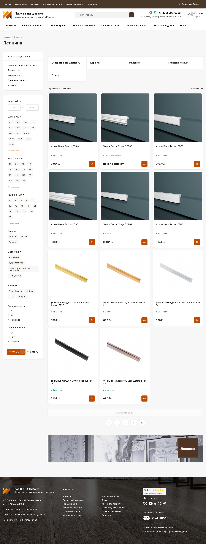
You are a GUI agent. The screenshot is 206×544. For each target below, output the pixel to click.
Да (12, 311)
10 (10, 200)
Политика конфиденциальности (158, 527)
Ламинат (67, 496)
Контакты (92, 4)
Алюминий (14, 257)
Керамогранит (70, 504)
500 (28, 138)
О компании (21, 4)
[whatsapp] (159, 504)
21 (35, 206)
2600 (11, 138)
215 (32, 122)
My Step (29, 291)
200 (18, 127)
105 (10, 122)
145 (18, 122)
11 (133, 422)
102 (18, 133)
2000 (26, 133)
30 (16, 164)
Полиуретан (15, 275)
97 (24, 180)
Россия (12, 242)
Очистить (32, 352)
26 (10, 211)
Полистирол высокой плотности (19, 269)
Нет (13, 315)
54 (30, 169)
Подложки (107, 515)
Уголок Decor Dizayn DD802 (117, 224)
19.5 (17, 211)
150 (25, 127)
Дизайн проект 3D (75, 4)
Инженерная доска (72, 515)
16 (22, 206)
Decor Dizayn (15, 291)
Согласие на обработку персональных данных (165, 531)
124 (10, 133)
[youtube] (151, 504)
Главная (7, 4)
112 (31, 211)
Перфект (22, 296)
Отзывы (35, 4)
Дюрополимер (16, 262)
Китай (24, 236)
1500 (20, 138)
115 (10, 127)
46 (16, 175)
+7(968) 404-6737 (31, 509)
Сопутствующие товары (113, 507)
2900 (11, 144)
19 (30, 175)
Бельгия (13, 236)
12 (142, 422)
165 (32, 127)
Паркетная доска (71, 511)
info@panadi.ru (10, 520)
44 (17, 169)
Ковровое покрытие (72, 507)
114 (10, 180)
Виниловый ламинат (73, 500)
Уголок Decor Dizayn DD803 (170, 224)
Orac (11, 296)
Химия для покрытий (112, 504)
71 (10, 175)
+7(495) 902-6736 (170, 12)
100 (23, 175)
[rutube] (155, 504)
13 (10, 206)
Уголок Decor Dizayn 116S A (65, 146)
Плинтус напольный (111, 511)
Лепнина (106, 500)
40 (23, 164)
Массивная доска (110, 496)
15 (10, 164)
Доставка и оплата (52, 4)
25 (10, 169)
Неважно (15, 320)
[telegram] (164, 504)
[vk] (145, 504)
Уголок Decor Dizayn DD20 (169, 146)
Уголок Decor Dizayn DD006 (117, 146)
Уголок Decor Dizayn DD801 (65, 224)
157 (25, 122)
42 (30, 164)
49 (17, 180)
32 (23, 169)
